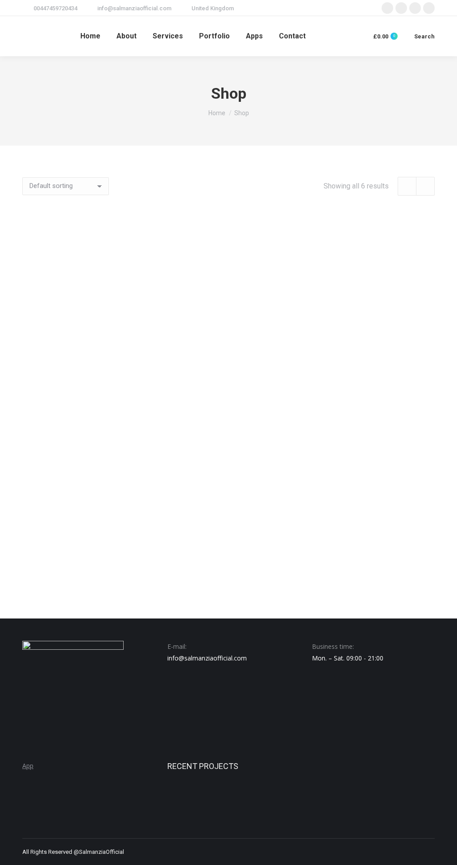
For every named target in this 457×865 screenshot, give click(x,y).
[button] (137, 336)
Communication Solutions (86, 358)
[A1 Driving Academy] (184, 801)
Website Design (371, 555)
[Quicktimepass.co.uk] (219, 801)
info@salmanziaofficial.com (134, 8)
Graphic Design (85, 555)
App (27, 765)
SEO (228, 555)
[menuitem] (90, 36)
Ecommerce (371, 358)
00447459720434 (55, 8)
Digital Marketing (228, 358)
